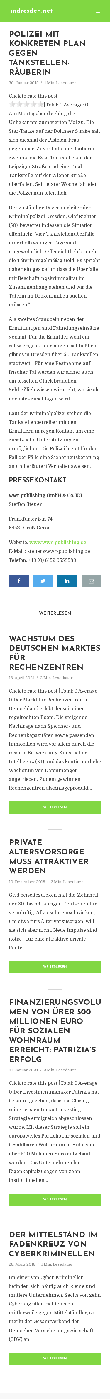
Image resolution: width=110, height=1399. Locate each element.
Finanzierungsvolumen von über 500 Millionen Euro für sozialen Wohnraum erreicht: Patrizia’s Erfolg (55, 1031)
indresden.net (31, 11)
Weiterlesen (55, 807)
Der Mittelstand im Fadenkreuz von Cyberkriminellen (53, 1244)
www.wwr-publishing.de (57, 542)
